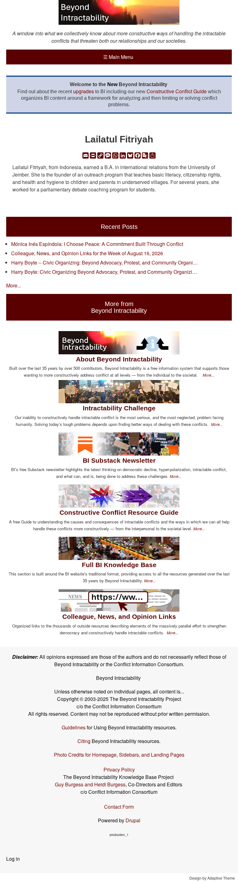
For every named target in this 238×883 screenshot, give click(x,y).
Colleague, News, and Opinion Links (119, 616)
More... (13, 285)
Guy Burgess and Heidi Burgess (90, 784)
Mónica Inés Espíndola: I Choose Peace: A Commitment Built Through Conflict (97, 243)
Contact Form (119, 806)
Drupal (133, 820)
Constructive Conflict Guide (177, 91)
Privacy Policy (119, 769)
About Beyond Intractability (119, 359)
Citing (83, 741)
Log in (13, 858)
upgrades (83, 91)
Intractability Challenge (119, 408)
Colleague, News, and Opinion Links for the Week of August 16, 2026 (87, 253)
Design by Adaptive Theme (212, 878)
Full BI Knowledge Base (119, 564)
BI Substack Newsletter (119, 460)
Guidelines (74, 727)
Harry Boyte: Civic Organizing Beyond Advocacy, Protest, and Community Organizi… (104, 271)
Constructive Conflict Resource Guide (119, 512)
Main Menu (118, 56)
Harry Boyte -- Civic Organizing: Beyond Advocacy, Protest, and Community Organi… (104, 262)
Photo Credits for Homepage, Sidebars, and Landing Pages (119, 754)
